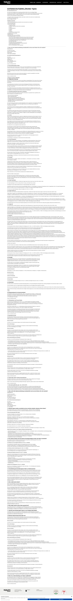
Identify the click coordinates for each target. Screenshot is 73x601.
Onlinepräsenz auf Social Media (12, 33)
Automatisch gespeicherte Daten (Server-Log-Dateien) (17, 26)
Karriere (45, 2)
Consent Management (12, 28)
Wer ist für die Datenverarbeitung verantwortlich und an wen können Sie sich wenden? (20, 22)
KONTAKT (59, 2)
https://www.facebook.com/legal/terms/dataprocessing (32, 255)
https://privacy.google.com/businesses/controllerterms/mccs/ (51, 202)
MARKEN (38, 2)
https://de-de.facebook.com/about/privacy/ (13, 238)
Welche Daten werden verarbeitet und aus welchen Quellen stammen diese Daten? (21, 38)
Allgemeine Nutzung (12, 25)
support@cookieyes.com (21, 144)
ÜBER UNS (32, 2)
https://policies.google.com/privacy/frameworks (14, 212)
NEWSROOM (53, 2)
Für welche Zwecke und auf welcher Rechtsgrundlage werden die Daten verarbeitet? (21, 39)
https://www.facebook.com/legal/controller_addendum (14, 234)
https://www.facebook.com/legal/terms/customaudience (15, 251)
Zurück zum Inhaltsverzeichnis (11, 63)
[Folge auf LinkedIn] (26, 590)
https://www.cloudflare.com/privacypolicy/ (13, 173)
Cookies (10, 27)
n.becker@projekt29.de (13, 61)
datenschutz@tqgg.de (13, 53)
